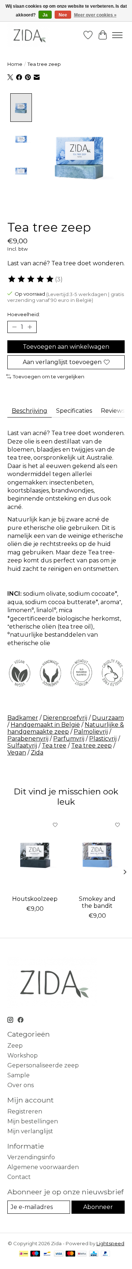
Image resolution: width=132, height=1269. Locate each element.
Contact (19, 1176)
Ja (45, 15)
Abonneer (98, 1207)
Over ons (20, 1085)
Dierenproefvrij (65, 717)
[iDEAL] (23, 1254)
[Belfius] (82, 1254)
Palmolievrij (91, 731)
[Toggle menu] (117, 35)
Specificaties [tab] (74, 410)
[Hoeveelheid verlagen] (14, 327)
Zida (37, 752)
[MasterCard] (70, 1254)
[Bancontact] (47, 1254)
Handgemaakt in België (45, 724)
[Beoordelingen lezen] (31, 279)
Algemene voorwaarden (43, 1167)
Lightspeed (110, 1243)
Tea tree (54, 745)
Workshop (22, 1055)
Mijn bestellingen (32, 1121)
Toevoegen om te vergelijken (48, 376)
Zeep (15, 1045)
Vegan (16, 752)
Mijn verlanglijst (30, 1131)
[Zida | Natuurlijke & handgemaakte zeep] (28, 35)
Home (14, 64)
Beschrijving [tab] (29, 410)
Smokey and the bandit (97, 902)
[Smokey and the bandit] (97, 854)
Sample (18, 1075)
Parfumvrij (68, 738)
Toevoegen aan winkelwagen (66, 346)
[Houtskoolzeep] (34, 854)
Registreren (24, 1111)
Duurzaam (108, 717)
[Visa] (58, 1254)
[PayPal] (105, 1254)
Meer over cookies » (95, 15)
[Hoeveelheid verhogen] (29, 327)
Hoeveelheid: (23, 314)
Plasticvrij (103, 738)
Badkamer (22, 717)
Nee (63, 15)
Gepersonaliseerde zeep (43, 1065)
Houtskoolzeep (35, 898)
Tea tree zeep (91, 745)
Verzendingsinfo (31, 1157)
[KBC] (93, 1254)
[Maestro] (35, 1254)
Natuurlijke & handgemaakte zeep (65, 728)
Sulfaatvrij (22, 745)
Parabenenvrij (27, 738)
